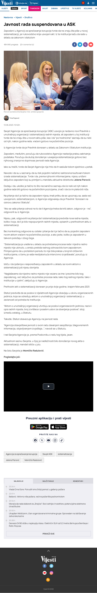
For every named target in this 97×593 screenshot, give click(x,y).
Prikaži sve (48, 533)
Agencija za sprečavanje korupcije (21, 454)
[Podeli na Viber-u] (85, 44)
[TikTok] (61, 440)
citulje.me (23, 3)
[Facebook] (35, 440)
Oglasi (35, 3)
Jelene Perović (12, 460)
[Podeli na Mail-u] (90, 44)
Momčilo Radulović (33, 460)
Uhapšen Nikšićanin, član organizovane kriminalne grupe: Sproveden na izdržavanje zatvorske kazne (47, 514)
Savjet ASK (48, 454)
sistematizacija (65, 454)
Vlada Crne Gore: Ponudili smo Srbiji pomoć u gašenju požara (37, 489)
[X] (42, 440)
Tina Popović (14, 118)
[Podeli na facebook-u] (74, 44)
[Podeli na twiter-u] (80, 44)
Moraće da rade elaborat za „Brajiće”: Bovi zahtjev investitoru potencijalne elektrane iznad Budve (47, 505)
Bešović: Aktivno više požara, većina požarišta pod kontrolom (37, 496)
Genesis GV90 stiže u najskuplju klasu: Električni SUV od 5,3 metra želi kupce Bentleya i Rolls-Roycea (48, 524)
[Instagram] (55, 440)
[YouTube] (48, 440)
